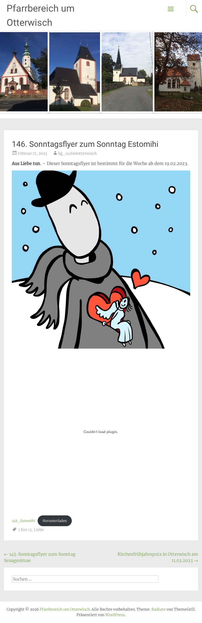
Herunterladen (55, 521)
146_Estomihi (23, 521)
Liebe (39, 529)
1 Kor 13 (25, 529)
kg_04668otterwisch (77, 153)
